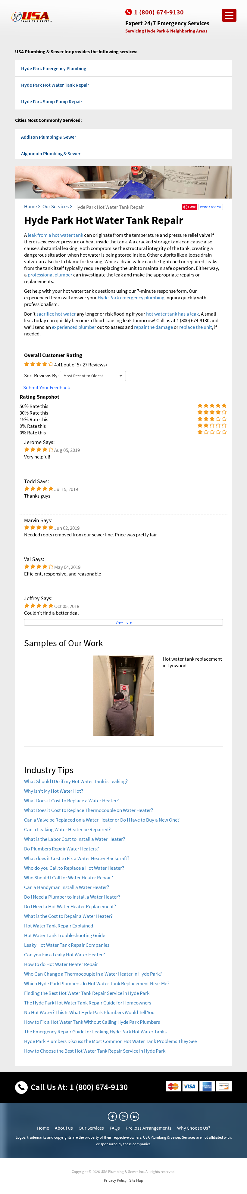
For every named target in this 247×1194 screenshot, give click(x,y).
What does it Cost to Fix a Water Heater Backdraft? (76, 858)
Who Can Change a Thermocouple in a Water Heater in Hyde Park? (93, 973)
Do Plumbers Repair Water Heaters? (61, 848)
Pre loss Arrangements (148, 1128)
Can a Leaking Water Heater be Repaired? (67, 829)
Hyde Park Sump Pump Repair (51, 101)
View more (124, 622)
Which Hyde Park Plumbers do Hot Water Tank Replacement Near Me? (96, 983)
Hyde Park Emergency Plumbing (53, 68)
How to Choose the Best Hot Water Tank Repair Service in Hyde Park (94, 1050)
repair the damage (153, 327)
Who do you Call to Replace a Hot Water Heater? (74, 868)
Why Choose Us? (193, 1128)
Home (30, 206)
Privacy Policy (115, 1180)
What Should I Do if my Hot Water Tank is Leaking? (76, 781)
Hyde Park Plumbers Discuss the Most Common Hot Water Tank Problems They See (110, 1041)
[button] (93, 376)
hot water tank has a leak (172, 313)
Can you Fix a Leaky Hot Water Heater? (64, 954)
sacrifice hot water (56, 313)
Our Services (55, 206)
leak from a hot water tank (55, 235)
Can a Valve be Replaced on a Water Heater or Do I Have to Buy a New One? (102, 819)
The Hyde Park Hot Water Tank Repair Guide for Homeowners (87, 1002)
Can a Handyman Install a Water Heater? (66, 887)
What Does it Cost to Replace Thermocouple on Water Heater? (88, 810)
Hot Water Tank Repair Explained (58, 925)
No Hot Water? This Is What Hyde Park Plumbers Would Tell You (89, 1012)
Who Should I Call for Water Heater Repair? (68, 877)
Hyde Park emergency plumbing (131, 297)
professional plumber (50, 274)
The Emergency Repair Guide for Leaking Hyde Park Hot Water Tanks (95, 1031)
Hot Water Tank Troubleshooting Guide (64, 935)
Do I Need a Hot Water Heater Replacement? (70, 906)
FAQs (115, 1128)
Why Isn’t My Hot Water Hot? (53, 791)
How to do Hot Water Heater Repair (61, 964)
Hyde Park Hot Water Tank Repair (55, 85)
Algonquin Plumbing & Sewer (50, 153)
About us (64, 1128)
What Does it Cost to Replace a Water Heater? (71, 800)
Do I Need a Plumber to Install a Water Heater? (72, 896)
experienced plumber (74, 327)
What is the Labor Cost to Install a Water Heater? (74, 839)
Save (192, 207)
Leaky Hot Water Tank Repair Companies (66, 945)
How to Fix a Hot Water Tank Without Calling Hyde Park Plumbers (92, 1022)
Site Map (136, 1180)
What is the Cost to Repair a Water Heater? (68, 916)
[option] (123, 695)
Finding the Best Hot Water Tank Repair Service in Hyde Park (86, 993)
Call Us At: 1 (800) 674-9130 (79, 1086)
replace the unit (195, 327)
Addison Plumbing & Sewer (48, 137)
